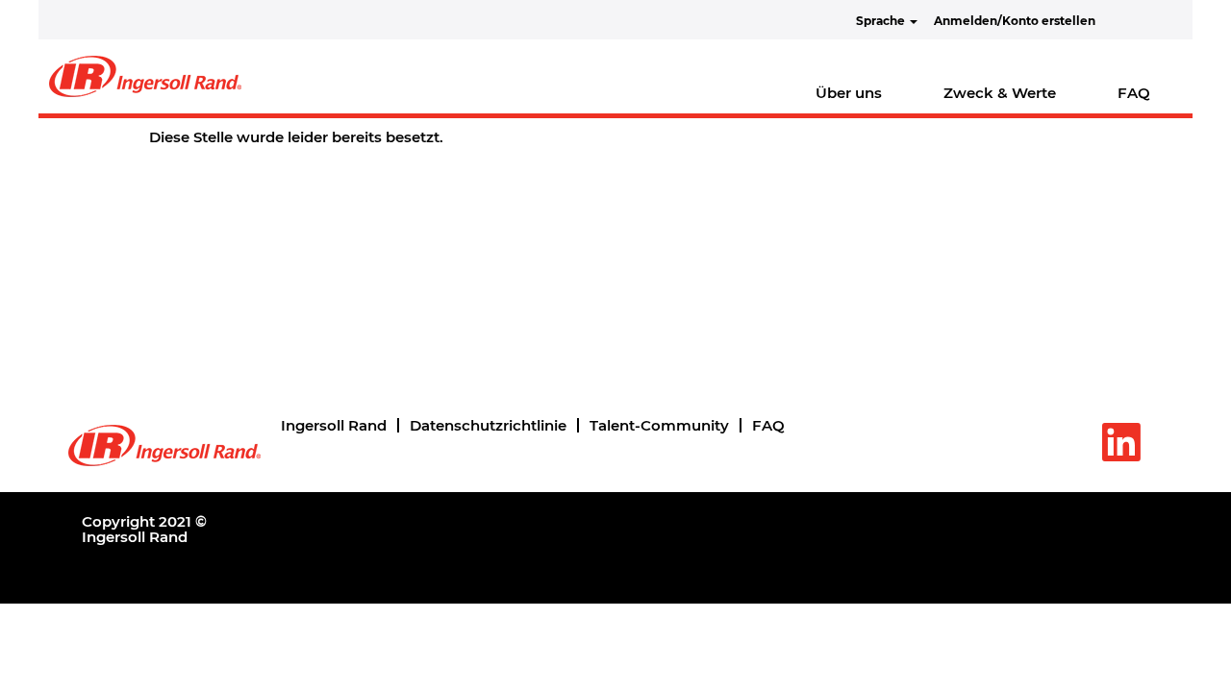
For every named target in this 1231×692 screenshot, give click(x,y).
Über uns (849, 93)
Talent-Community (659, 425)
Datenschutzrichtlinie (488, 425)
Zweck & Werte (999, 93)
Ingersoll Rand (334, 425)
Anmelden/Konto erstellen (1014, 20)
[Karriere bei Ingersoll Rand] (145, 76)
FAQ (1134, 93)
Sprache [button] (882, 20)
